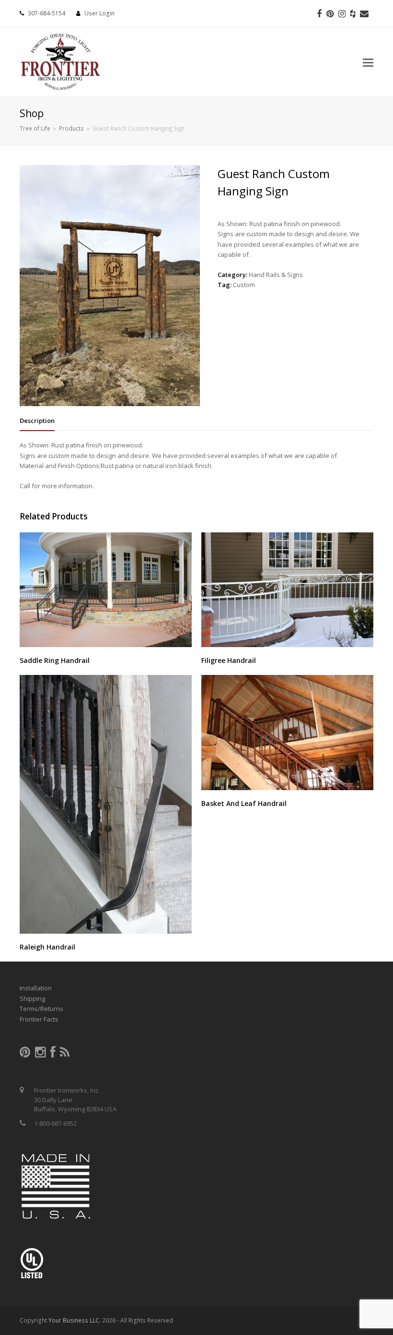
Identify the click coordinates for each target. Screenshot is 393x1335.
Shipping (32, 998)
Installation (36, 988)
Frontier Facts (39, 1019)
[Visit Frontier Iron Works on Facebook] (53, 1054)
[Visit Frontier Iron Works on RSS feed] (64, 1054)
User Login (99, 13)
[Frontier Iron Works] (60, 60)
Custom (244, 284)
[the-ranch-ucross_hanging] (110, 403)
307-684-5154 (46, 13)
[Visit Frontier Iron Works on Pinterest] (25, 1054)
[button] (368, 62)
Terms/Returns (41, 1008)
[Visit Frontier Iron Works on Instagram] (40, 1054)
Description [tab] (37, 420)
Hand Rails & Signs (276, 274)
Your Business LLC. (74, 1320)
